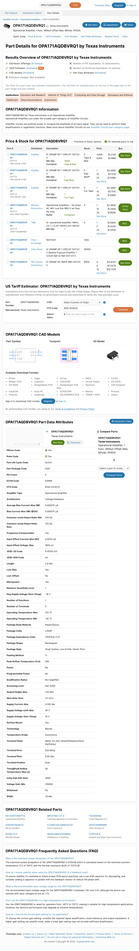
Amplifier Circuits (10, 19)
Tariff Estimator (53, 36)
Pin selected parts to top (120, 141)
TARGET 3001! (93, 394)
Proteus (115, 391)
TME (33, 222)
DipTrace (90, 384)
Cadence (38, 381)
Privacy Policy (87, 409)
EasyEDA (13, 391)
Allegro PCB (15, 381)
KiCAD (114, 378)
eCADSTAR (65, 391)
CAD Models (71, 36)
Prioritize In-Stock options (87, 141)
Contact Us (28, 934)
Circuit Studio (93, 381)
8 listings (37, 63)
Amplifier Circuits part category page (110, 127)
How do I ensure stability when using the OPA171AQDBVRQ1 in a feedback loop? (47, 872)
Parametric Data (122, 421)
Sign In (132, 5)
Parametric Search (84, 934)
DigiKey (35, 154)
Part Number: (10, 304)
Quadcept (39, 394)
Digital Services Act (34, 937)
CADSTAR (65, 381)
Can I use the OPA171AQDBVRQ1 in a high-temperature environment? (41, 900)
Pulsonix (13, 394)
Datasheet (74, 442)
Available (31, 68)
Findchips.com (11, 5)
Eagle (37, 378)
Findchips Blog (102, 5)
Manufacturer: (12, 310)
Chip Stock (36, 249)
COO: (49, 302)
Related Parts (112, 36)
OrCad (63, 378)
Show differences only (25, 444)
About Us (42, 934)
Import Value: (50, 316)
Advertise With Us (105, 937)
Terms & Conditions (65, 409)
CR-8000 (13, 384)
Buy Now (125, 155)
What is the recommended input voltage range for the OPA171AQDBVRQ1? (43, 886)
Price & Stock (35, 36)
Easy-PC (38, 391)
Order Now (125, 208)
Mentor (89, 391)
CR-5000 (116, 381)
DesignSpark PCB (43, 384)
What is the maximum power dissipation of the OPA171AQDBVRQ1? (40, 858)
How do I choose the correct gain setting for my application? (37, 914)
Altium (12, 378)
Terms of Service (122, 934)
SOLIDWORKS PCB (69, 394)
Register (119, 5)
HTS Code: (52, 308)
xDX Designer (118, 384)
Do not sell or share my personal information (70, 937)
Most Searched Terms (61, 934)
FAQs (124, 36)
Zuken (114, 394)
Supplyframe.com (86, 941)
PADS (88, 378)
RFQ (124, 223)
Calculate (123, 309)
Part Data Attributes (91, 36)
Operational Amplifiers (30, 19)
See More (101, 181)
